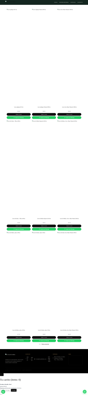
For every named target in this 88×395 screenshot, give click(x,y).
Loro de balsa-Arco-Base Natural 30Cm (69, 330)
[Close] (2, 374)
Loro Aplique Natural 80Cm (44, 107)
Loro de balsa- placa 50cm (44, 330)
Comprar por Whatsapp (19, 117)
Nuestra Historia (64, 2)
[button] (3, 392)
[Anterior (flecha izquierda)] (0, 394)
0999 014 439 (27, 359)
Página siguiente (45, 344)
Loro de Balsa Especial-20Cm (44, 218)
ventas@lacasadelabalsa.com (41, 359)
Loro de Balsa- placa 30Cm (18, 330)
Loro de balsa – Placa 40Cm (18, 218)
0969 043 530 (32, 359)
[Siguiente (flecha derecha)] (1, 394)
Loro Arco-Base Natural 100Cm (69, 107)
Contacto (80, 2)
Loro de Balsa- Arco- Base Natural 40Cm (69, 218)
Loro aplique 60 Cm (18, 107)
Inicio (55, 2)
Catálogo (73, 2)
